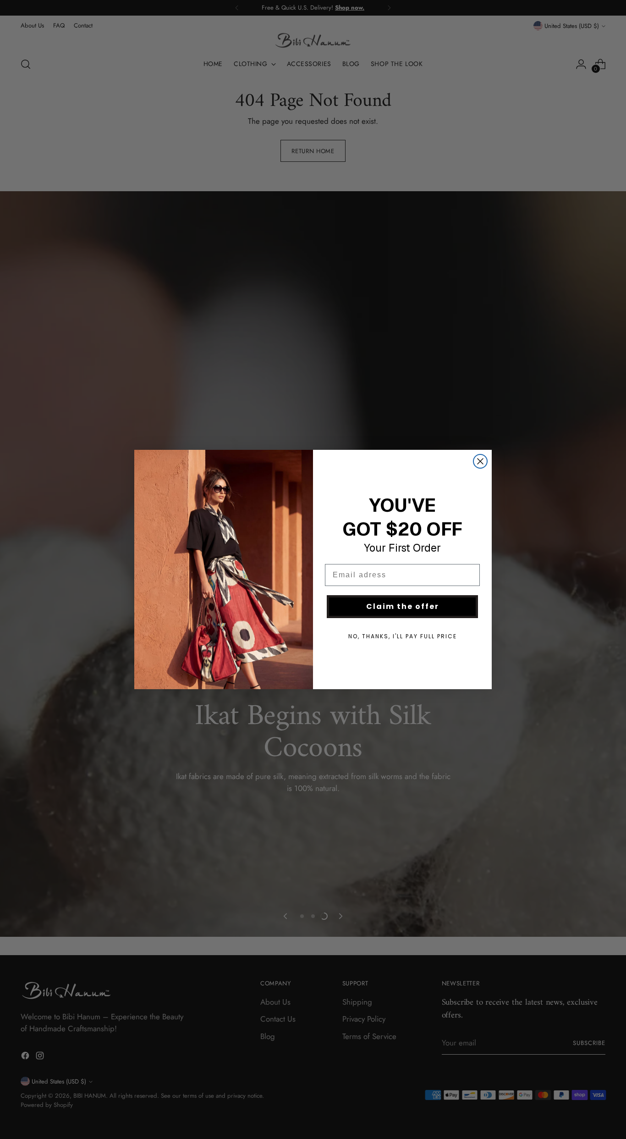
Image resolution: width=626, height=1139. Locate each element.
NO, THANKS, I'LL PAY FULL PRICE (402, 636)
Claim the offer (402, 606)
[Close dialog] (480, 461)
